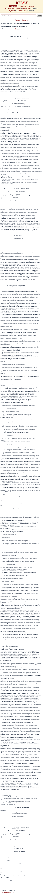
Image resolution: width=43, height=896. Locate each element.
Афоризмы (22, 6)
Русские (8, 8)
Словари (31, 6)
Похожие (25, 20)
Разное (17, 29)
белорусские (16, 8)
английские (26, 8)
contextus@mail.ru (8, 892)
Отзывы (17, 20)
